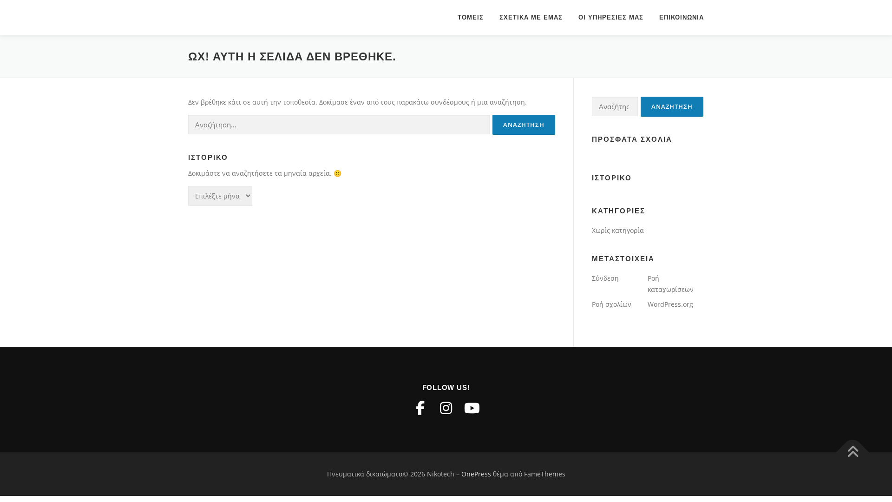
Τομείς (471, 17)
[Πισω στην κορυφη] (852, 452)
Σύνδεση (605, 278)
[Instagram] (446, 408)
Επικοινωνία (681, 17)
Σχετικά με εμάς (531, 17)
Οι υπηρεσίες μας (610, 17)
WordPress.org (670, 304)
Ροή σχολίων (611, 304)
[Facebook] (420, 408)
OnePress (476, 473)
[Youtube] (472, 408)
